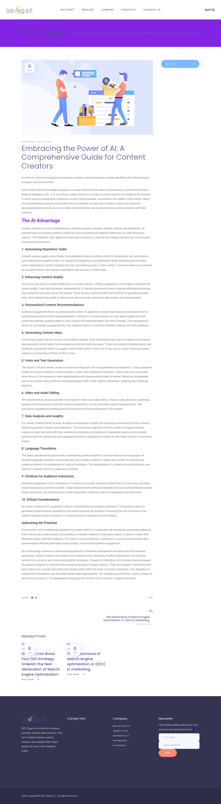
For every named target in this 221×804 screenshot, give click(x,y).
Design (47, 142)
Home (73, 33)
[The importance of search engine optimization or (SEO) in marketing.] (69, 644)
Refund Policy (121, 735)
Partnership (120, 740)
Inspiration (86, 33)
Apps (39, 142)
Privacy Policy (121, 726)
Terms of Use (120, 731)
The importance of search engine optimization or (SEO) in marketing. (86, 661)
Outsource (119, 745)
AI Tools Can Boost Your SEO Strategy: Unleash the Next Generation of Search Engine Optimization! (41, 664)
